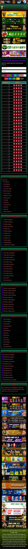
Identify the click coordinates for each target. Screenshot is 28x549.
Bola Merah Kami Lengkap (9, 379)
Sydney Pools (16, 541)
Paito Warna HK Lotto (6, 544)
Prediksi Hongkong (8, 222)
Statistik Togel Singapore (9, 288)
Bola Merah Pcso (7, 368)
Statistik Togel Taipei (8, 308)
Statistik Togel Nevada (9, 311)
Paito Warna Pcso (7, 266)
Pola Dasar (6, 202)
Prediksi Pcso (6, 233)
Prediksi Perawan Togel (18, 389)
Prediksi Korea (7, 235)
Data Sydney (6, 323)
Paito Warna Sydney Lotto (19, 543)
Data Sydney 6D (7, 346)
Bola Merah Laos (7, 363)
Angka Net (9, 534)
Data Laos (5, 328)
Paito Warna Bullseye (8, 264)
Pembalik (5, 200)
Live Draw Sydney (19, 539)
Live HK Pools (9, 389)
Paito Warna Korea (8, 268)
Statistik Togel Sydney (8, 293)
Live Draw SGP (10, 391)
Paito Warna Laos (7, 262)
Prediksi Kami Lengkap (9, 244)
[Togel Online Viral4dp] (14, 54)
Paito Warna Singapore (9, 252)
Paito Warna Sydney (8, 257)
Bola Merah (6, 181)
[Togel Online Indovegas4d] (14, 525)
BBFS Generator (7, 191)
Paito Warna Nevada (8, 275)
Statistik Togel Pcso (8, 302)
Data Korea (6, 335)
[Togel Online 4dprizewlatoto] (14, 452)
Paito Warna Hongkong (9, 255)
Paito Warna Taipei (8, 273)
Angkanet (10, 541)
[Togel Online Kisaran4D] (14, 34)
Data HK (4, 537)
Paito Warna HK (16, 534)
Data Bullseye (6, 330)
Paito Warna (6, 186)
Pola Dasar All (6, 204)
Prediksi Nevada (7, 242)
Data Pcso (6, 333)
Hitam (22, 78)
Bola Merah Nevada (8, 377)
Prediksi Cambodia (8, 226)
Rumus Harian (6, 193)
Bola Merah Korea (7, 370)
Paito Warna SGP (22, 536)
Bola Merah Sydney (8, 359)
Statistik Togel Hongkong (9, 290)
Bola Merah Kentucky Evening (14, 60)
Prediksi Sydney (7, 224)
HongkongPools (9, 543)
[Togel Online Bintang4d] (14, 439)
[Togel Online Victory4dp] (14, 413)
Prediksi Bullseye (7, 231)
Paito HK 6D (4, 180)
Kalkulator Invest (7, 195)
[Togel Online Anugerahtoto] (14, 492)
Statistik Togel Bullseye (9, 299)
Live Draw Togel (7, 188)
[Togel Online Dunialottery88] (14, 485)
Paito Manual (6, 184)
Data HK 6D (6, 344)
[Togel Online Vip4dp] (14, 479)
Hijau (14, 78)
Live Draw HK (11, 539)
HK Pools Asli (22, 546)
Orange (18, 78)
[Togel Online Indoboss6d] (14, 406)
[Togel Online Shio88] (14, 518)
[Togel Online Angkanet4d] (14, 505)
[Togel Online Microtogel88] (14, 399)
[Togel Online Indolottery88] (14, 498)
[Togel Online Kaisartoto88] (14, 459)
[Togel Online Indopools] (14, 512)
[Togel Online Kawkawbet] (14, 419)
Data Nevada (6, 342)
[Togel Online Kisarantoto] (14, 40)
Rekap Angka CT (7, 211)
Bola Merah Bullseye (8, 366)
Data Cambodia (7, 326)
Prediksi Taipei (7, 240)
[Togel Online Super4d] (14, 27)
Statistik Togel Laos (8, 297)
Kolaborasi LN (6, 197)
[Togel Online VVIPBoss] (14, 14)
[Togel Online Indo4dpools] (14, 465)
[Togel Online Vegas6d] (14, 426)
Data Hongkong (7, 321)
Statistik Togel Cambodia (9, 295)
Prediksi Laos (6, 228)
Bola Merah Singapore (8, 354)
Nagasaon (23, 534)
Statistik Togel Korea (8, 304)
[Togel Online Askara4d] (14, 432)
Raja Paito (4, 391)
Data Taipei (6, 339)
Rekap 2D (5, 209)
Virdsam (4, 534)
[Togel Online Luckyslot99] (14, 472)
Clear (3, 75)
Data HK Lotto (15, 544)
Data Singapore (7, 319)
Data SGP (8, 537)
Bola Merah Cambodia (8, 361)
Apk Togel (4, 387)
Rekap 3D (5, 207)
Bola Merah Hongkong (8, 357)
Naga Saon (4, 536)
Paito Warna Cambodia (9, 259)
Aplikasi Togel (17, 387)
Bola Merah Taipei (7, 375)
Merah (6, 78)
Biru (10, 78)
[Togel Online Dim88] (14, 21)
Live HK (16, 391)
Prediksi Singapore (8, 219)
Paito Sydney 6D (7, 280)
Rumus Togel (10, 387)
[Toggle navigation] (25, 7)
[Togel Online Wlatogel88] (14, 446)
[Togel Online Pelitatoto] (14, 47)
